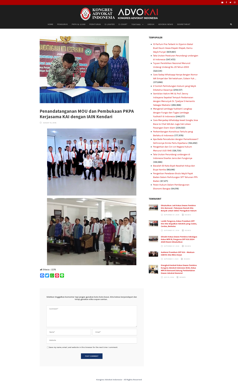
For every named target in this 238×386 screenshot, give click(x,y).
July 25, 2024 (169, 277)
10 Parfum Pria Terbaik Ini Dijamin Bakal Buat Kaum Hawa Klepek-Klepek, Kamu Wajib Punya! (173, 48)
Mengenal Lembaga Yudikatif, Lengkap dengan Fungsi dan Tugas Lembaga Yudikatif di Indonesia (172, 112)
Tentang (136, 24)
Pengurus (62, 24)
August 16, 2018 (49, 123)
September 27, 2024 (171, 215)
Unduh (151, 24)
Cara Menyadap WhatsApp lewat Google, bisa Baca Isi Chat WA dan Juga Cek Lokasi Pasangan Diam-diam (175, 124)
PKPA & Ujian (78, 24)
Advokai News (165, 24)
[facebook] (226, 2)
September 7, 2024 (171, 259)
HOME (50, 24)
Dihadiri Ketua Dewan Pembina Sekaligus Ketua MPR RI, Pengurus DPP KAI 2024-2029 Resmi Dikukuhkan (179, 239)
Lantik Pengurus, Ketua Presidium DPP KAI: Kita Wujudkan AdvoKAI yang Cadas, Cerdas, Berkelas (179, 223)
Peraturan (95, 24)
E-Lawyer (110, 24)
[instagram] (235, 2)
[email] (222, 2)
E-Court (123, 24)
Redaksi (188, 215)
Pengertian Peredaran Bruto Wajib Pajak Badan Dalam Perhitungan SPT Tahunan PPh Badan (175, 177)
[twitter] (230, 2)
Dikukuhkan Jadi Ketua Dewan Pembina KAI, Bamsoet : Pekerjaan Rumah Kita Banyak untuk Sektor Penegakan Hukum (179, 208)
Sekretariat (183, 24)
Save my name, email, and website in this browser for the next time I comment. (83, 347)
